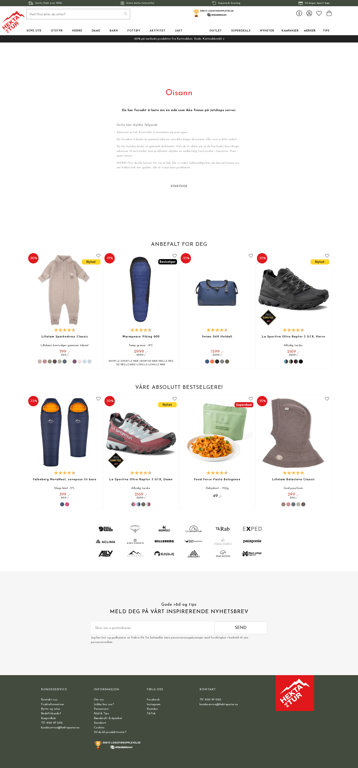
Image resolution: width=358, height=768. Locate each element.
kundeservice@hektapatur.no (60, 727)
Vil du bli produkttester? (110, 732)
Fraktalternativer (52, 704)
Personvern (101, 709)
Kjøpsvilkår (48, 718)
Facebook (153, 699)
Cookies (99, 727)
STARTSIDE (179, 186)
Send (241, 628)
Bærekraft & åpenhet (108, 718)
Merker (310, 31)
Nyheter (267, 31)
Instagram (154, 704)
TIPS (326, 31)
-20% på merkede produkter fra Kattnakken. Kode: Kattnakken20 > (179, 38)
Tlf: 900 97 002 (52, 722)
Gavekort (100, 722)
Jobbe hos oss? (104, 704)
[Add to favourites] (98, 256)
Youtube (152, 709)
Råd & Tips (101, 713)
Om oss (99, 699)
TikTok (151, 713)
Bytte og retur (50, 709)
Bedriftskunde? (51, 713)
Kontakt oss (49, 699)
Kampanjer (290, 31)
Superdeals (240, 31)
